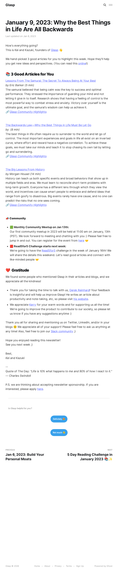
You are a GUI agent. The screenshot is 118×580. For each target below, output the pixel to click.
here (81, 240)
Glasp (10, 5)
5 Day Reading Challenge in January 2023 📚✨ (89, 455)
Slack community (62, 331)
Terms (69, 566)
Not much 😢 (59, 433)
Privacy (58, 566)
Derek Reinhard (79, 290)
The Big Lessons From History (25, 169)
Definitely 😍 (59, 419)
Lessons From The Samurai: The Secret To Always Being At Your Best (51, 80)
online (82, 63)
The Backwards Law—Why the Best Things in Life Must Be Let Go (48, 125)
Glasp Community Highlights (28, 111)
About (47, 566)
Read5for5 (48, 250)
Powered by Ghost (103, 566)
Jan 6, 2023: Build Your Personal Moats (25, 455)
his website (80, 299)
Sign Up (80, 566)
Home (37, 566)
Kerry (32, 304)
